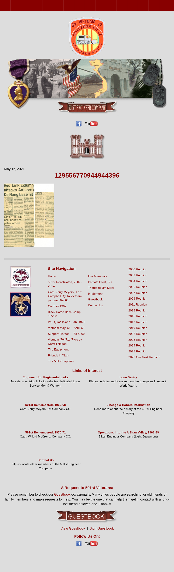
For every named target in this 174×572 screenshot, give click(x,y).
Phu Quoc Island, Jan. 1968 (66, 322)
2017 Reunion (137, 322)
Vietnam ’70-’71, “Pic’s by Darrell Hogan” (65, 341)
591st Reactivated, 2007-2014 (65, 284)
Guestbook (95, 299)
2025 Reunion (137, 351)
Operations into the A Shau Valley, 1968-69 (128, 432)
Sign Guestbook (102, 528)
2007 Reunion (137, 292)
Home (52, 276)
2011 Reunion (137, 304)
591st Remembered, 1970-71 (45, 432)
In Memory (95, 293)
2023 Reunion (137, 339)
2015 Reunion (137, 316)
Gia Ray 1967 (57, 306)
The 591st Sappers (61, 361)
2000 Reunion (10, 5)
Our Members (97, 276)
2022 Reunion (137, 333)
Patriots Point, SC (100, 282)
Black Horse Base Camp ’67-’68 (64, 314)
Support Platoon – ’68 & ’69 (66, 333)
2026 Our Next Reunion (164, 5)
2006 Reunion (137, 287)
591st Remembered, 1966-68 (45, 405)
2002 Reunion (137, 275)
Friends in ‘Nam (58, 355)
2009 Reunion (63, 5)
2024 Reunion (148, 5)
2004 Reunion (137, 281)
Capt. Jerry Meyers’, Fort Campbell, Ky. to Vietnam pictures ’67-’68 (65, 296)
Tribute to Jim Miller (101, 287)
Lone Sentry (128, 377)
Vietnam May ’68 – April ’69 (66, 327)
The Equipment (58, 349)
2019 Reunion (116, 5)
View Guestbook (72, 528)
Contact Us (95, 305)
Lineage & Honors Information (128, 405)
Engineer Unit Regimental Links (46, 377)
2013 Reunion (137, 310)
